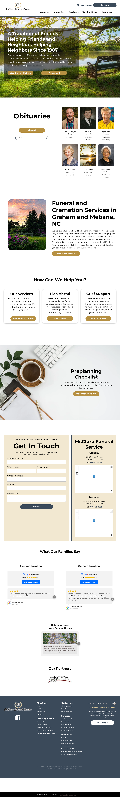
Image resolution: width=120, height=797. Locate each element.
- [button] (77, 469)
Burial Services (66, 724)
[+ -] (94, 479)
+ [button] (77, 467)
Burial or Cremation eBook (45, 730)
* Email (10, 484)
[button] (7, 596)
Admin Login (71, 769)
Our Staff (40, 709)
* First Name (13, 467)
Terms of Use (61, 769)
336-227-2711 (96, 462)
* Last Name (43, 467)
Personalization (66, 722)
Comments (12, 493)
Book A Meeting (42, 724)
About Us (39, 706)
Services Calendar (67, 712)
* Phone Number (15, 476)
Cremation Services (67, 727)
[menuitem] (46, 12)
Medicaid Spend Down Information (72, 751)
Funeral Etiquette (67, 746)
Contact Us (40, 714)
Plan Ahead (40, 722)
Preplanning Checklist (44, 727)
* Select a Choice (15, 458)
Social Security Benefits (69, 754)
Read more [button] (72, 600)
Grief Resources (66, 740)
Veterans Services (67, 730)
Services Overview (67, 719)
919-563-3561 (96, 507)
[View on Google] (9, 603)
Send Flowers (65, 709)
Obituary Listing (66, 706)
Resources (64, 737)
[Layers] (111, 467)
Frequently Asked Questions (70, 749)
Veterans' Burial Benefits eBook (47, 733)
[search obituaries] (46, 138)
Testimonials (41, 712)
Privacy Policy (49, 769)
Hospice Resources (67, 743)
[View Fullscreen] (77, 473)
